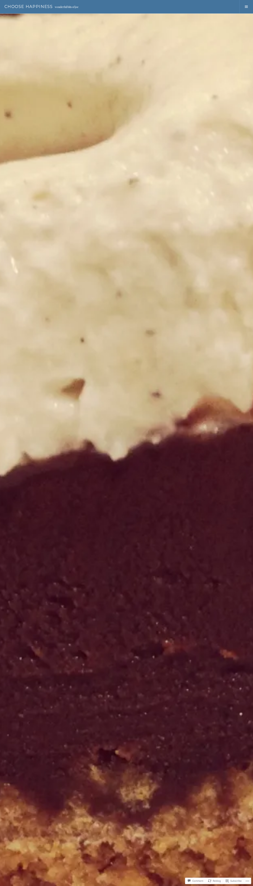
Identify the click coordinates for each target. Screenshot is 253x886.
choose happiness (28, 6)
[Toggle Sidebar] (246, 6)
